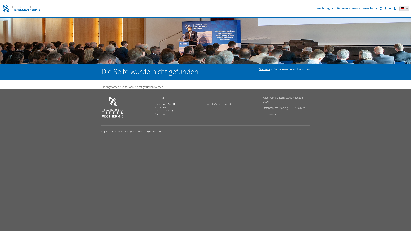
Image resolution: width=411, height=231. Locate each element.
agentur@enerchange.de (219, 104)
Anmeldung (322, 8)
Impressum (269, 114)
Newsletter (370, 8)
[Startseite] (21, 8)
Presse (356, 8)
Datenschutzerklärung (275, 108)
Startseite (264, 69)
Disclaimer (299, 108)
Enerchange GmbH (130, 131)
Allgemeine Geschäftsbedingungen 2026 (283, 99)
